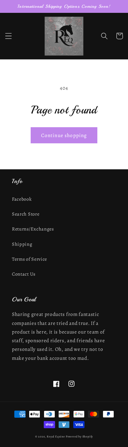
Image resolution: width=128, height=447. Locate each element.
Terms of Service (29, 259)
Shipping (22, 244)
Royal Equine (56, 436)
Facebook (22, 199)
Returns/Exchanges (33, 229)
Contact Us (23, 274)
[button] (8, 36)
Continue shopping (64, 135)
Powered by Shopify (79, 436)
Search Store (25, 214)
